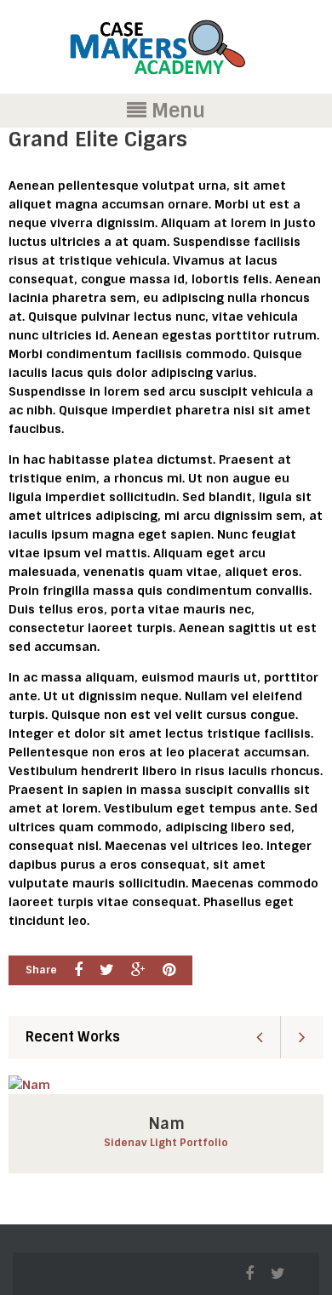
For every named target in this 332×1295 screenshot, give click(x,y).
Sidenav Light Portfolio (166, 1143)
